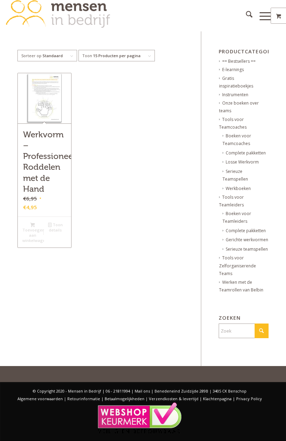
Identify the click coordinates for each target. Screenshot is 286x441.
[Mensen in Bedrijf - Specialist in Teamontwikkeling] (58, 15)
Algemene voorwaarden (40, 398)
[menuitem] (246, 15)
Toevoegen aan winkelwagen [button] (33, 235)
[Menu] (262, 15)
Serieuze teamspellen (247, 249)
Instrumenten (235, 95)
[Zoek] (246, 15)
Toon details (55, 227)
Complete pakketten (246, 153)
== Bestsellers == (239, 61)
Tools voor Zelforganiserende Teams (237, 265)
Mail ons (142, 391)
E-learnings (233, 70)
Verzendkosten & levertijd (173, 398)
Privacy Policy (249, 398)
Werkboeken (238, 188)
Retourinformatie (83, 398)
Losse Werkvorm (242, 162)
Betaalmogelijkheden (124, 398)
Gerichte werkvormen (247, 240)
